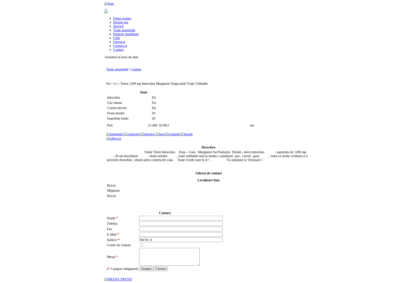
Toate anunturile (117, 69)
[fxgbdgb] (172, 134)
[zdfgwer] (113, 138)
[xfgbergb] (131, 134)
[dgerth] (186, 134)
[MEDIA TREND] (118, 279)
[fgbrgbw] (147, 134)
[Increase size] (104, 7)
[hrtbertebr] (114, 134)
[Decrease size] (106, 7)
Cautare (136, 69)
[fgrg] (160, 134)
